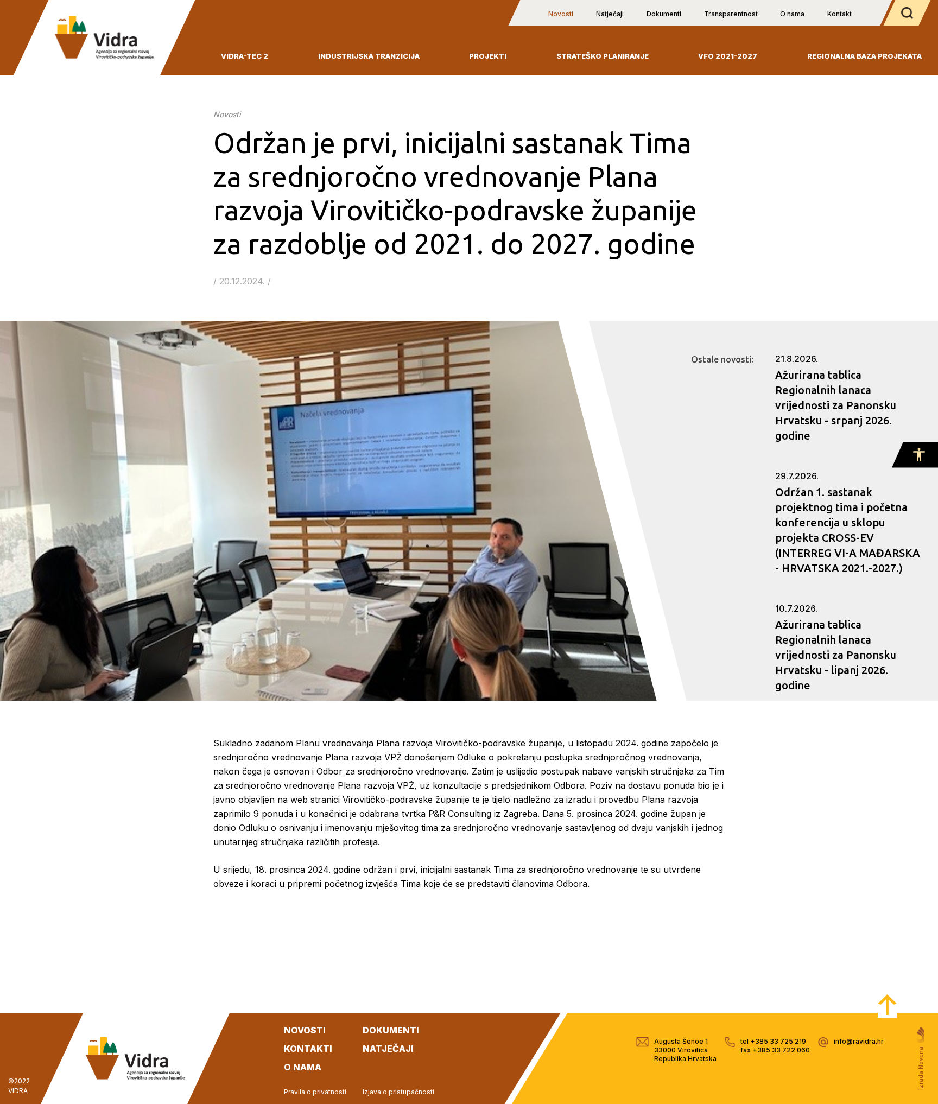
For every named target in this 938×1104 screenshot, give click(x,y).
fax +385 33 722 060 (775, 1050)
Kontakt (839, 14)
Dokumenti (664, 14)
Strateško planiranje (602, 56)
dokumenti (391, 1030)
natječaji (388, 1048)
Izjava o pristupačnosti (398, 1092)
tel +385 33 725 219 (773, 1041)
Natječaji (610, 14)
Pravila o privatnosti (315, 1092)
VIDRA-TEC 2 (244, 56)
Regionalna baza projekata (864, 56)
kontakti (308, 1048)
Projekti (487, 56)
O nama (792, 14)
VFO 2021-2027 (727, 56)
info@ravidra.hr (859, 1041)
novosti (305, 1030)
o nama (302, 1067)
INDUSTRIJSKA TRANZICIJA (369, 56)
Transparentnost (731, 14)
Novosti (560, 14)
